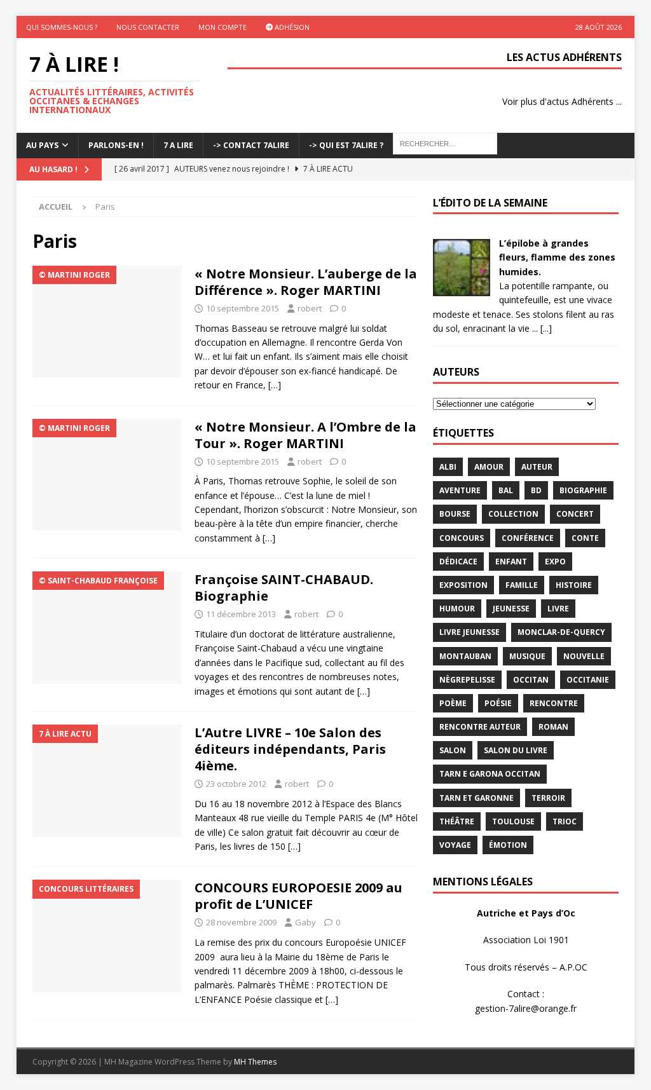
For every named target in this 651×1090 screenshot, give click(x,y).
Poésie (498, 703)
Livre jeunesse (469, 632)
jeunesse (511, 608)
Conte (585, 538)
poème (453, 703)
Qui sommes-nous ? (61, 27)
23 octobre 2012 (236, 783)
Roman (553, 726)
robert (310, 308)
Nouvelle (584, 656)
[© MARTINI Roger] (107, 322)
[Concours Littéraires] (107, 936)
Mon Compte (222, 27)
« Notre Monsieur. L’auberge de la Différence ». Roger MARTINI (306, 282)
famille (521, 585)
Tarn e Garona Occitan (489, 773)
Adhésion (291, 27)
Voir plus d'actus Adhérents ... (562, 101)
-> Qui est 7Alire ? (346, 145)
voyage (455, 845)
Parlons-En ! (116, 145)
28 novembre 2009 (241, 922)
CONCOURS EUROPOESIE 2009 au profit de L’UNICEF (298, 896)
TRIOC (564, 821)
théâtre (456, 821)
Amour (489, 466)
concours (461, 538)
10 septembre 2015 (242, 308)
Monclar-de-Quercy (561, 632)
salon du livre (515, 750)
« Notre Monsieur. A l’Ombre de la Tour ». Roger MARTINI (305, 435)
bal (505, 490)
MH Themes (255, 1061)
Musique (527, 656)
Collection (513, 513)
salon (452, 750)
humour (457, 608)
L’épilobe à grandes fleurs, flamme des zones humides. (557, 257)
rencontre (554, 703)
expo (555, 561)
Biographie (583, 490)
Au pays (42, 145)
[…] (274, 385)
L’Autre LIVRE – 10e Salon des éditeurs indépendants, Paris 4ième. (290, 749)
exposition (463, 585)
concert (575, 513)
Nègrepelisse (467, 679)
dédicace (458, 561)
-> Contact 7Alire (251, 145)
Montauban (465, 656)
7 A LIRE (178, 145)
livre (558, 608)
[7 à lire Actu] (107, 781)
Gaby (305, 922)
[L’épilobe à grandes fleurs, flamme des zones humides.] (461, 289)
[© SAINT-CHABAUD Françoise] (107, 627)
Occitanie (587, 679)
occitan (531, 679)
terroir (548, 798)
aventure (460, 490)
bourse (454, 513)
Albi (447, 466)
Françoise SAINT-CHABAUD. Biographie (284, 587)
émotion (508, 845)
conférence (528, 538)
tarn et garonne (476, 798)
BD (536, 490)
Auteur (536, 466)
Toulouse (513, 821)
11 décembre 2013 (241, 614)
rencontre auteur (480, 726)
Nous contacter (147, 27)
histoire (574, 585)
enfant (511, 561)
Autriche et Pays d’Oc (526, 913)
